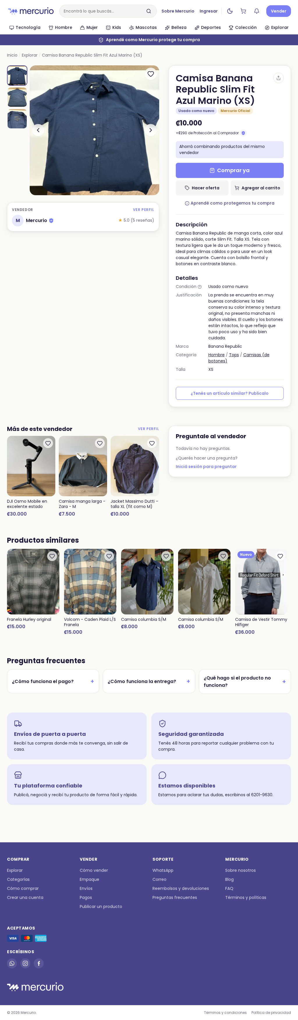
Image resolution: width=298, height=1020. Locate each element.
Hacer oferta (205, 188)
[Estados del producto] (200, 287)
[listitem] (17, 75)
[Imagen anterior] (38, 130)
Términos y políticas (245, 897)
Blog (229, 879)
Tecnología (28, 27)
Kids (116, 27)
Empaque (89, 879)
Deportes (211, 27)
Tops (234, 355)
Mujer (92, 27)
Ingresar (209, 11)
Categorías (18, 879)
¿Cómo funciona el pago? (53, 681)
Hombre (63, 27)
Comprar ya (233, 170)
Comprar (18, 859)
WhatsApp (162, 870)
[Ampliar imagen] (94, 130)
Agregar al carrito (261, 188)
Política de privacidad (271, 1012)
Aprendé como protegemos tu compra (232, 203)
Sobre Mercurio (178, 11)
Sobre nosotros (240, 870)
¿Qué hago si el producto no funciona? (245, 682)
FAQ (229, 888)
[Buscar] (148, 11)
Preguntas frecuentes (174, 897)
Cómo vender (94, 870)
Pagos (86, 897)
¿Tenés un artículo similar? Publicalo (230, 393)
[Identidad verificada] (51, 220)
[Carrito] (243, 11)
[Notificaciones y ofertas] (257, 11)
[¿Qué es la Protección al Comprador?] (243, 133)
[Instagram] (25, 963)
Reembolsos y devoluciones (180, 888)
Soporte (163, 859)
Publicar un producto (101, 906)
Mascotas (146, 27)
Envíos (86, 888)
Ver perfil (143, 209)
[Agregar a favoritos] (151, 74)
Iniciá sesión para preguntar (206, 466)
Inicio (12, 55)
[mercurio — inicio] (31, 11)
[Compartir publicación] (278, 78)
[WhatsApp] (12, 963)
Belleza (179, 27)
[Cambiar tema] (230, 11)
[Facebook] (39, 963)
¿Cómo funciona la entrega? (149, 681)
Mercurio (237, 859)
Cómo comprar (23, 888)
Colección (246, 27)
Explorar (280, 27)
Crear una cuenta (25, 897)
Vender (278, 11)
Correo (159, 879)
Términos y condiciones (225, 1012)
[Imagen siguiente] (151, 130)
